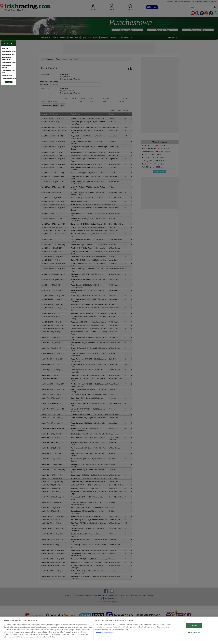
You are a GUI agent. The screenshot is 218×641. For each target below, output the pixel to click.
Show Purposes (194, 632)
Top (9, 82)
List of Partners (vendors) (105, 632)
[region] (109, 628)
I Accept (194, 625)
